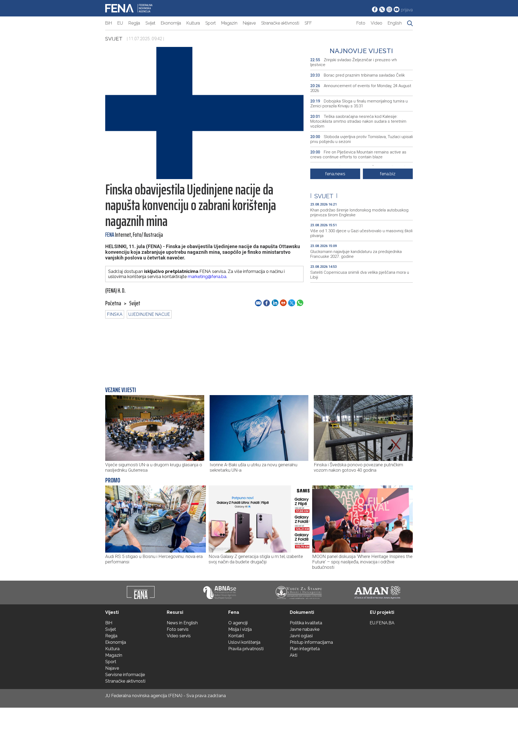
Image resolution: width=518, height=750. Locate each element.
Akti (293, 655)
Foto (360, 23)
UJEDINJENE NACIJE (149, 314)
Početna (113, 303)
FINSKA (114, 314)
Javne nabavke (304, 629)
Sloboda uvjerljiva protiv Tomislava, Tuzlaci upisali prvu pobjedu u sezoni (361, 139)
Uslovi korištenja (244, 642)
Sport (210, 23)
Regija (134, 23)
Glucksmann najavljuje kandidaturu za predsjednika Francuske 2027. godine (356, 254)
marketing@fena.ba (207, 276)
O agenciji (238, 622)
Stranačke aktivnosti (280, 23)
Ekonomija (171, 23)
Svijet (150, 23)
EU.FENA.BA (382, 622)
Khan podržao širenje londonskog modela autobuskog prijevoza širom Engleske (359, 212)
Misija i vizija (240, 629)
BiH (108, 23)
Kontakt (236, 635)
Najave (249, 23)
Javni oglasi (301, 635)
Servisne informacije (125, 674)
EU (120, 23)
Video (376, 23)
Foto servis (178, 629)
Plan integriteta (305, 648)
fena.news (335, 173)
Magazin (229, 23)
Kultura (193, 23)
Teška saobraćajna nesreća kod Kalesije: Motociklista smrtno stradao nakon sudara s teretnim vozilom (358, 121)
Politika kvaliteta (306, 622)
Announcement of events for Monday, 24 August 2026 (360, 88)
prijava (407, 9)
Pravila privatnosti (246, 648)
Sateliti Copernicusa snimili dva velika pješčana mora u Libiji (359, 275)
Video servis (179, 635)
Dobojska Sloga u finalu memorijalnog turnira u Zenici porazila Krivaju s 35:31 (359, 103)
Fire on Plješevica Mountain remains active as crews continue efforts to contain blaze (358, 154)
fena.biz (388, 173)
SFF (308, 23)
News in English (182, 622)
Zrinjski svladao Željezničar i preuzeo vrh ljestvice (353, 62)
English (395, 23)
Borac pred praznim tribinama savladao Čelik (357, 75)
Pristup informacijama (311, 642)
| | (324, 196)
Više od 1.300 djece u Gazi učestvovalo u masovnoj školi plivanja (361, 233)
